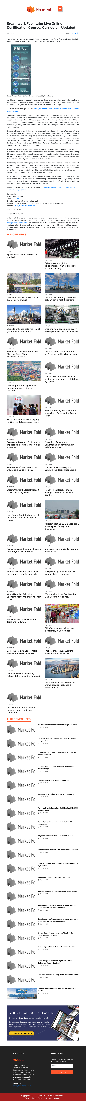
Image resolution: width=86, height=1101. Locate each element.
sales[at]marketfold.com (22, 1086)
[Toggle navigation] (60, 8)
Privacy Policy (37, 1098)
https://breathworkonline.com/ (25, 206)
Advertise (48, 1098)
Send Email (16, 199)
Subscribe (62, 1072)
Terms (27, 1098)
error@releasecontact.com (17, 223)
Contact (57, 1098)
